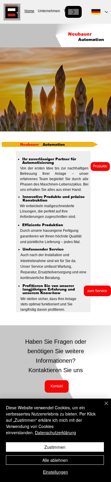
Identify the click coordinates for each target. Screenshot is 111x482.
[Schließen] (103, 407)
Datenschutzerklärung (55, 432)
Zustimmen (54, 447)
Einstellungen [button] (55, 472)
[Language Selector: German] (97, 12)
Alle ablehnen (55, 460)
